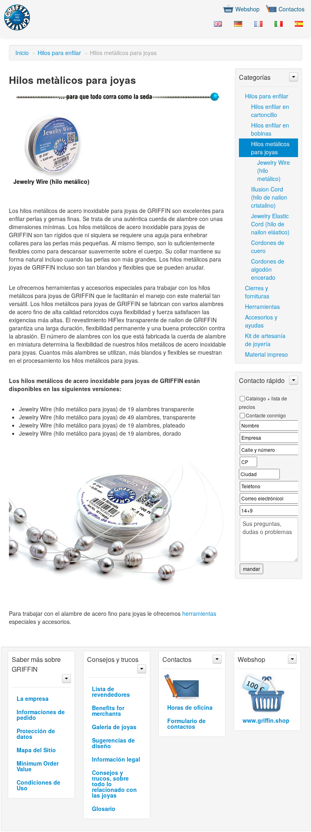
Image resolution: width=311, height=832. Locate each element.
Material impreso (266, 354)
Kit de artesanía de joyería (265, 340)
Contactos (292, 9)
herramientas (199, 613)
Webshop (247, 9)
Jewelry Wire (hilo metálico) (273, 170)
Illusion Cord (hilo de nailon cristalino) (269, 197)
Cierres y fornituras (257, 292)
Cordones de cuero (267, 246)
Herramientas (262, 306)
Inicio (22, 53)
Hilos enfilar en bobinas (270, 129)
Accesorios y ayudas (261, 321)
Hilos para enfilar (59, 53)
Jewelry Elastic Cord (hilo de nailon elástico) (270, 224)
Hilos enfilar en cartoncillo (270, 110)
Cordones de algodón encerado (267, 269)
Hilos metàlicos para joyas (270, 148)
